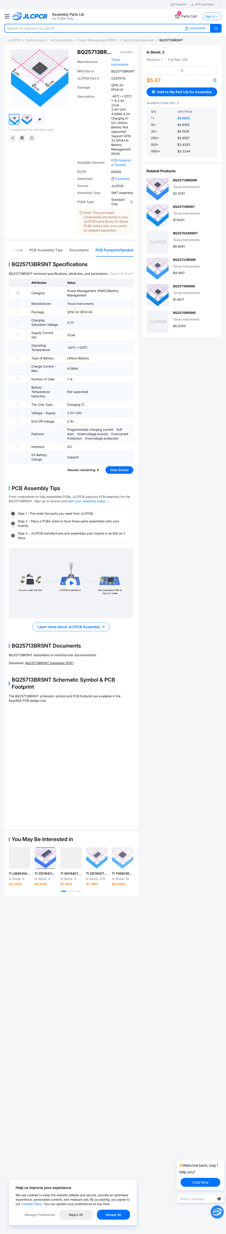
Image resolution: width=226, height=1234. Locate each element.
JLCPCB (15, 40)
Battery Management (138, 40)
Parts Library (35, 40)
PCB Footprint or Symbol (121, 162)
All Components (61, 40)
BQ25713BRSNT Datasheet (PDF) (49, 663)
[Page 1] (63, 891)
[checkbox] (18, 293)
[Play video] (71, 583)
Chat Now (200, 1182)
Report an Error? (121, 273)
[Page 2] (71, 891)
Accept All (113, 1215)
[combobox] (92, 28)
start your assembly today (86, 501)
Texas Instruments (80, 303)
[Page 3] (78, 891)
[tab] (46, 250)
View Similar (119, 470)
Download (122, 178)
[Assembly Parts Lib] (29, 16)
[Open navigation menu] (7, 16)
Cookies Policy (31, 1204)
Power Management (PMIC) (98, 40)
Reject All (76, 1215)
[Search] (216, 28)
